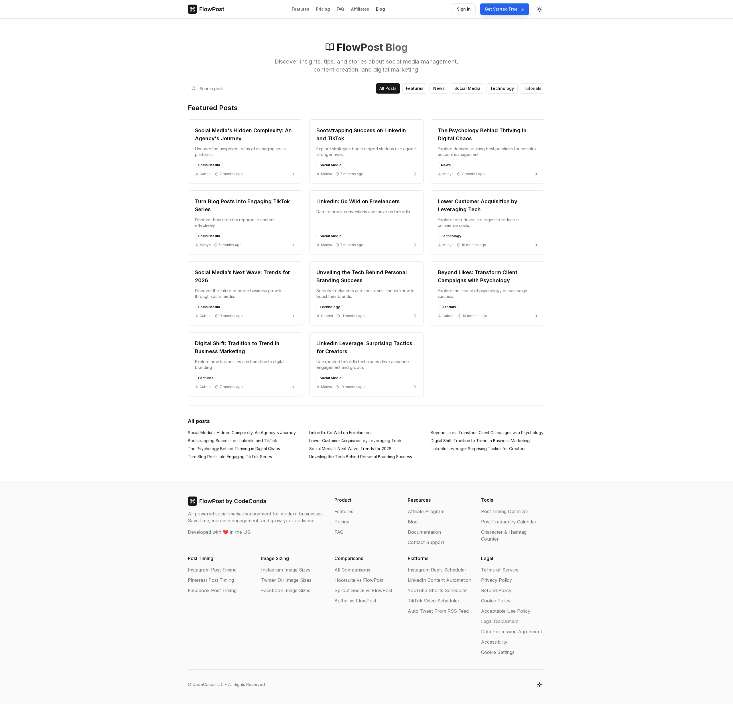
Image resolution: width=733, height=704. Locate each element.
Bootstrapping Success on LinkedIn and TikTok (232, 440)
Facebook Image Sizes (285, 590)
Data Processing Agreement (511, 631)
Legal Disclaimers (500, 621)
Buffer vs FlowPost (355, 601)
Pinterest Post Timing (211, 580)
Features (300, 9)
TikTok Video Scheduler (434, 601)
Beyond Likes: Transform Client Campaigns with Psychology (487, 432)
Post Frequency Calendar (509, 522)
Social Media (467, 88)
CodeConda (250, 501)
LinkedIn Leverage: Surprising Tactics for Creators (478, 448)
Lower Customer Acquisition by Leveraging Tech (355, 440)
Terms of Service (500, 570)
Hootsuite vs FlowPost (358, 580)
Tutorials (532, 88)
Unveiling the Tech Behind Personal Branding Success (360, 456)
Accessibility (494, 642)
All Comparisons (352, 570)
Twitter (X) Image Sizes (286, 580)
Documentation (424, 532)
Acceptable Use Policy (505, 611)
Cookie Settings (498, 652)
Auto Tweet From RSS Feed (438, 611)
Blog (380, 9)
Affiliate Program (426, 511)
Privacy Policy (496, 580)
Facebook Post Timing (212, 590)
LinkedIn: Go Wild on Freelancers (340, 432)
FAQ (340, 9)
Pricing (323, 9)
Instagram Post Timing (212, 570)
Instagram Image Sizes (285, 570)
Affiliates (360, 9)
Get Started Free (501, 9)
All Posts (388, 88)
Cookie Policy (496, 601)
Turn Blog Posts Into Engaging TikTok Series (230, 456)
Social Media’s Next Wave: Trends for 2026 (350, 448)
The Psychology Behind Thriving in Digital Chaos (234, 448)
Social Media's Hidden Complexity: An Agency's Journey (242, 432)
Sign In (464, 9)
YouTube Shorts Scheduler (437, 590)
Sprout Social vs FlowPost (363, 590)
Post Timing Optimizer (505, 511)
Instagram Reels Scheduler (437, 570)
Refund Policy (496, 590)
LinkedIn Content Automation (439, 580)
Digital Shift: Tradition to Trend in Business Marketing (480, 440)
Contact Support (426, 542)
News (439, 88)
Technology (502, 88)
